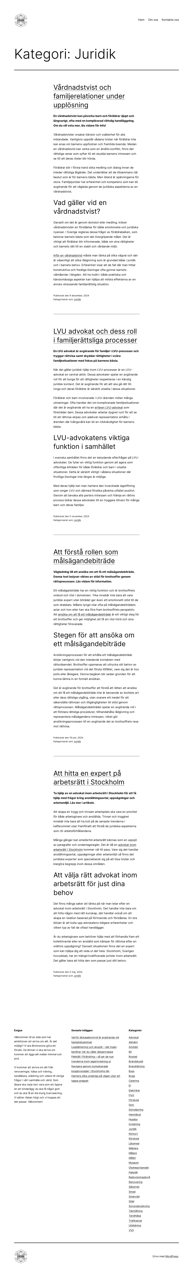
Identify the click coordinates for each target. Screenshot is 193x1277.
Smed (132, 1191)
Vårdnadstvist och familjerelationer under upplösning (89, 96)
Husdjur (133, 1119)
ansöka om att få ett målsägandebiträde (84, 614)
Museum (134, 1162)
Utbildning (135, 1225)
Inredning (134, 1124)
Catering (134, 1080)
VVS (131, 1230)
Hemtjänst (135, 1114)
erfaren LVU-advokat (109, 407)
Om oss (153, 19)
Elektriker (134, 1090)
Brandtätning (137, 1066)
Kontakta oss (170, 19)
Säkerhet (134, 1186)
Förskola (134, 1100)
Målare (133, 1153)
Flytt (131, 1095)
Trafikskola (135, 1220)
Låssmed (134, 1143)
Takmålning (136, 1210)
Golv (131, 1104)
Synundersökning (139, 1206)
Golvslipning (136, 1109)
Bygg (132, 1075)
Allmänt (133, 1042)
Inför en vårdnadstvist (67, 255)
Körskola (134, 1138)
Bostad (133, 1056)
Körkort (133, 1133)
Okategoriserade (139, 1167)
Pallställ (133, 1172)
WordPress (171, 1256)
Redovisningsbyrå (139, 1177)
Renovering (135, 1182)
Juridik (77, 299)
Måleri (132, 1157)
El (130, 1085)
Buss (131, 1071)
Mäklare (133, 1148)
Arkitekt (133, 1047)
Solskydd (134, 1196)
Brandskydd (136, 1061)
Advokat (134, 1037)
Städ (131, 1201)
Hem (141, 19)
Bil (130, 1051)
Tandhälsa (135, 1215)
